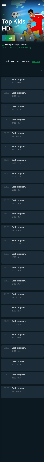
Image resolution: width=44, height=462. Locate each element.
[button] (41, 70)
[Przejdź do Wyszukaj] (39, 4)
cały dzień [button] (36, 61)
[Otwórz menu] (4, 4)
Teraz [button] (13, 61)
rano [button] (18, 61)
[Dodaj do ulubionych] (20, 38)
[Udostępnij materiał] (30, 38)
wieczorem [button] (26, 61)
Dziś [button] (7, 61)
